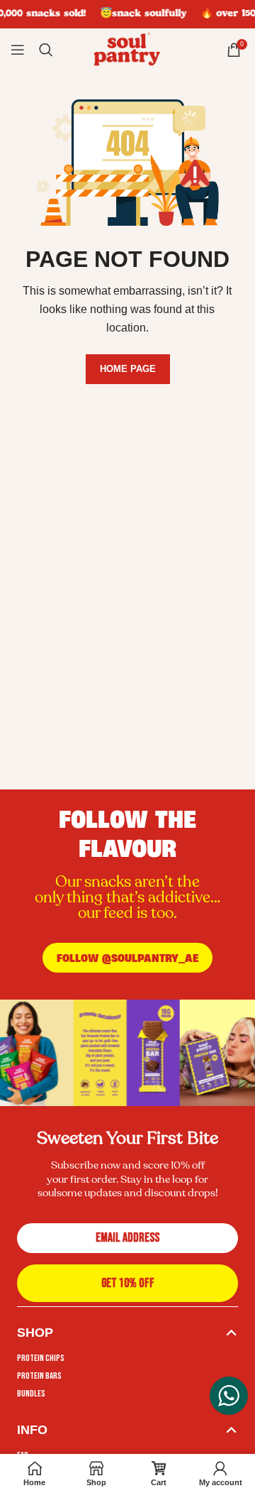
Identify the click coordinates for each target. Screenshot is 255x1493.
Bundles (31, 1393)
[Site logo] (127, 49)
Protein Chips (40, 1358)
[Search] (46, 49)
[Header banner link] (127, 14)
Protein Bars (39, 1376)
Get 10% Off (127, 1283)
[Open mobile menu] (18, 49)
